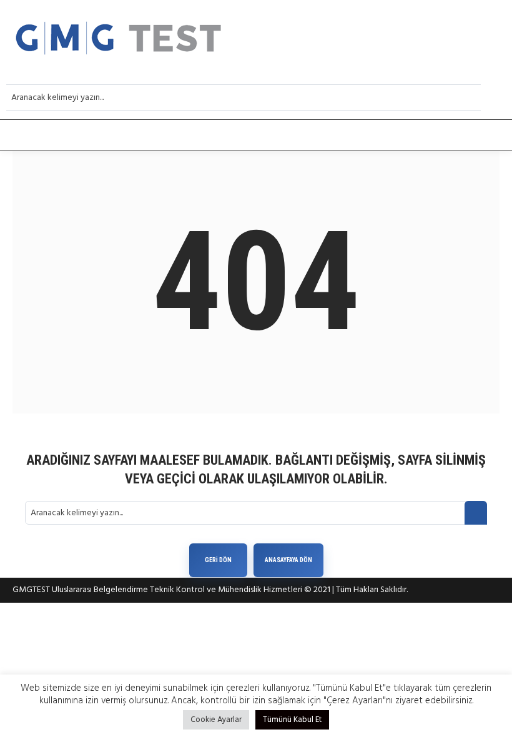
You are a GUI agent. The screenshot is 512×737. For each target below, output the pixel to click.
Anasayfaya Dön (288, 559)
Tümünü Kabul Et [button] (292, 719)
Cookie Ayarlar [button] (216, 719)
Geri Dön (218, 559)
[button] (256, 135)
